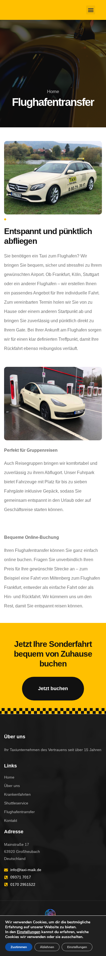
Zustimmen (19, 947)
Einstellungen (28, 932)
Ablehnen (47, 947)
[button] (90, 9)
